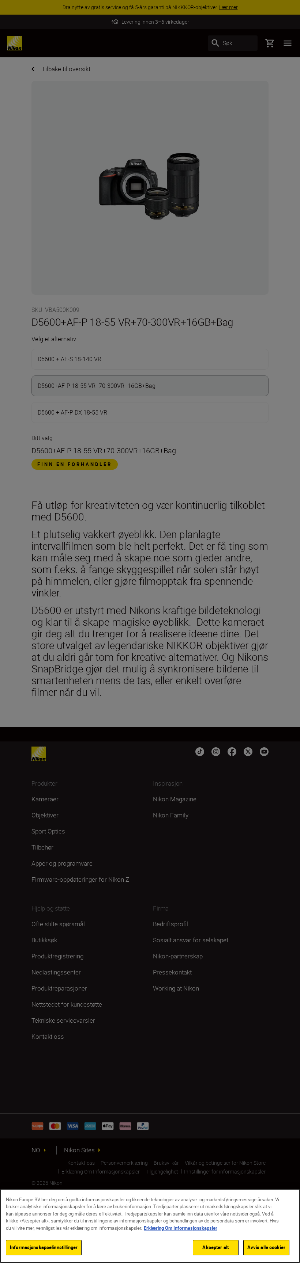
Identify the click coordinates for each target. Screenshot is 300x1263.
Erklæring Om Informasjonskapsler (180, 1228)
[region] (150, 1226)
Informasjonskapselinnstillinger (44, 1247)
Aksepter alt (215, 1247)
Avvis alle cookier (266, 1247)
